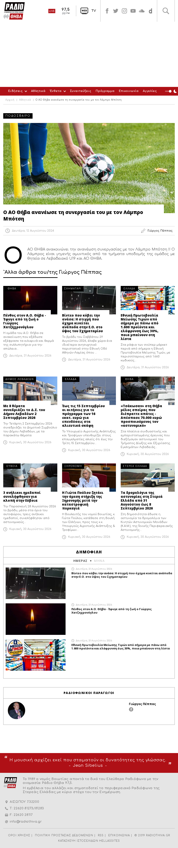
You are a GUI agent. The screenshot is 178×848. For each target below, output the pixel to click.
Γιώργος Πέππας (142, 704)
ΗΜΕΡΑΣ (80, 561)
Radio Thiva (14, 11)
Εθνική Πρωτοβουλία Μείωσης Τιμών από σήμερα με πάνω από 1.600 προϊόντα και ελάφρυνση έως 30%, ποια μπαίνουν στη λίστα (139, 327)
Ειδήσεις (15, 91)
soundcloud (141, 11)
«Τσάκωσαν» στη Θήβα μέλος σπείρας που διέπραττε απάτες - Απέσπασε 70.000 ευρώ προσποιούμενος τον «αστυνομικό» (141, 416)
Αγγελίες (150, 91)
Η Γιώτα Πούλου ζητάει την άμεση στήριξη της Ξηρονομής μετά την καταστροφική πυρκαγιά (82, 500)
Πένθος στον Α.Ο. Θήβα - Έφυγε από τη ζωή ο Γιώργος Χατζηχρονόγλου (24, 321)
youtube (133, 11)
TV (93, 11)
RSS (101, 835)
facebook (107, 11)
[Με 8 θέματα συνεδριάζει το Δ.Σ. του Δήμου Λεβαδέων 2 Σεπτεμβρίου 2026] (30, 391)
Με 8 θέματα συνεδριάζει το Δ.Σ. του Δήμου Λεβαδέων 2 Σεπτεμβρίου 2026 (24, 412)
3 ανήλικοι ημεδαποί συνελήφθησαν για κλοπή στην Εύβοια (22, 496)
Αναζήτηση (166, 11)
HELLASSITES (109, 840)
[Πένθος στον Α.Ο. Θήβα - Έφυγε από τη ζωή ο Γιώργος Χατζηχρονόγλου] (30, 300)
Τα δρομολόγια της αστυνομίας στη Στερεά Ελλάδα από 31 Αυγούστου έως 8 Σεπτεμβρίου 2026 (142, 500)
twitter (115, 11)
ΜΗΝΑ (99, 561)
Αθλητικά (38, 91)
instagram (124, 11)
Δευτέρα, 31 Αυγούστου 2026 (30, 355)
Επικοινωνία (128, 91)
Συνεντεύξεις (80, 91)
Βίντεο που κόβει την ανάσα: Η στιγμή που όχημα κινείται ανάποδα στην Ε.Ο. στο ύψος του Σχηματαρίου (82, 323)
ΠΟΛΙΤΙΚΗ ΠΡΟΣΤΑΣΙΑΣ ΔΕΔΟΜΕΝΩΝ (64, 835)
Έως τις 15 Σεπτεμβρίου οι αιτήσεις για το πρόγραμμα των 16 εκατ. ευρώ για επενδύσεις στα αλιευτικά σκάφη (83, 416)
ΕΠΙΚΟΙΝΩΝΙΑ (119, 835)
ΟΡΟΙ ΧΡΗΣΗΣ (19, 835)
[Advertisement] (89, 54)
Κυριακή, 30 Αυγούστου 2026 (30, 442)
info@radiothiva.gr (26, 821)
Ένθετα (56, 91)
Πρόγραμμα (105, 91)
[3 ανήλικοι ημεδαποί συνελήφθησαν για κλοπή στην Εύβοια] (30, 477)
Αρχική (10, 100)
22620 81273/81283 (29, 808)
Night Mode (171, 91)
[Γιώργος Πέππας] (16, 710)
